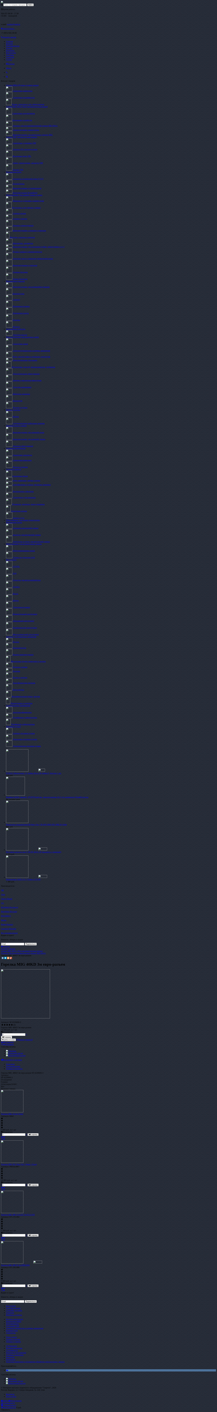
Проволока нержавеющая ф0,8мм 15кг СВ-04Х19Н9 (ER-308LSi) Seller (36, 824)
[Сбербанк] (11, 1051)
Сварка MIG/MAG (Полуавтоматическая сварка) (27, 107)
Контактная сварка (14, 522)
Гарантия (10, 57)
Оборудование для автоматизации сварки (24, 544)
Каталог (9, 44)
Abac (3, 894)
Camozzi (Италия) (8, 929)
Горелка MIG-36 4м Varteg (12, 1114)
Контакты (10, 50)
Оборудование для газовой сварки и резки (24, 195)
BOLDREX (6, 916)
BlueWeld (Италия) (9, 912)
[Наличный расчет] (14, 1053)
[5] (12, 1025)
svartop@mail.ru (13, 24)
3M (2, 890)
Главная (9, 41)
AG (2, 903)
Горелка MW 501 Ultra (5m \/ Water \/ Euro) (19, 1164)
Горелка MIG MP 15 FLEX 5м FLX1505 (18, 1215)
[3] (7, 1025)
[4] (9, 1025)
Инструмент (11, 560)
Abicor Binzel (6, 899)
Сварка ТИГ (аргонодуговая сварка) (21, 137)
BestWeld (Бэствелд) (9, 907)
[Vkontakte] (7, 1370)
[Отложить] (3, 1139)
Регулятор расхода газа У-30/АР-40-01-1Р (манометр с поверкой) (33, 852)
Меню (8, 68)
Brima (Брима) (7, 924)
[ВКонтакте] (3, 958)
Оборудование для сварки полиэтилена (23, 520)
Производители (12, 46)
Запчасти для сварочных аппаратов (21, 637)
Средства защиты (13, 469)
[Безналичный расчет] (16, 1055)
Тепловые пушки (13, 726)
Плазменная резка (13, 172)
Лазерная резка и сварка (16, 426)
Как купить (11, 53)
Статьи (9, 59)
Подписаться (31, 944)
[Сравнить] (3, 1137)
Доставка (10, 55)
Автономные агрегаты (15, 329)
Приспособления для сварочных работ (22, 337)
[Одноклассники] (8, 958)
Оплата (9, 48)
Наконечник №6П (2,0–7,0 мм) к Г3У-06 (23, 879)
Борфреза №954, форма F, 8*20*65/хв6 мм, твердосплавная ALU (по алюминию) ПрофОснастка (47, 797)
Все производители (9, 933)
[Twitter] (5, 958)
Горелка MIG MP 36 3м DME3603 (15, 1265)
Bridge (3, 920)
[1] (2, 1025)
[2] (5, 1025)
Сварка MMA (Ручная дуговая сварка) (22, 85)
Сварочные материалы (15, 448)
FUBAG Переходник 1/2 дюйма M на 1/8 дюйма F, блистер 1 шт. (33, 773)
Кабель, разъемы (13, 410)
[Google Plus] (11, 958)
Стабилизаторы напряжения (18, 705)
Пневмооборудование (15, 281)
